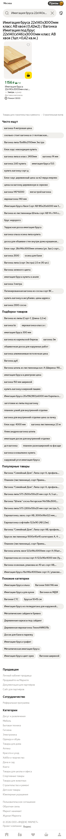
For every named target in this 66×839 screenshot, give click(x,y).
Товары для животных (14, 780)
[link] (18, 128)
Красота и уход (11, 753)
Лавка (19, 834)
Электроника (10, 734)
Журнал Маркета (12, 815)
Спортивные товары (13, 776)
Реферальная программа (16, 702)
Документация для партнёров (19, 684)
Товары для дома (12, 744)
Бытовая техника (12, 725)
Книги (6, 767)
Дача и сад (9, 762)
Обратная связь (11, 806)
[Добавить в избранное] (28, 45)
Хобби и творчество (13, 757)
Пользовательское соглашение (19, 802)
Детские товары (11, 790)
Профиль (59, 834)
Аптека (6, 748)
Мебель (7, 721)
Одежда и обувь (11, 739)
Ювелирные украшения (15, 794)
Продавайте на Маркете (16, 680)
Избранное (33, 834)
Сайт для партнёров (13, 689)
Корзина (46, 834)
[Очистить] (52, 13)
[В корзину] (28, 75)
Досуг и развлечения (14, 716)
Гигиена (7, 730)
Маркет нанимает (12, 811)
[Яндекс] (27, 826)
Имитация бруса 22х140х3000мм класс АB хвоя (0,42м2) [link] (17, 88)
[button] (61, 13)
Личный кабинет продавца (17, 675)
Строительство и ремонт (16, 785)
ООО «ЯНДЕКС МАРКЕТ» (24, 822)
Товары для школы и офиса (17, 771)
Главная (6, 834)
